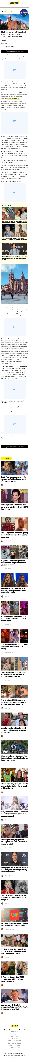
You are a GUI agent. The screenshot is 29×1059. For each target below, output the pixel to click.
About (14, 1034)
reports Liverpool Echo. (13, 98)
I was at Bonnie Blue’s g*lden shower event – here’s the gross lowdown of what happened (14, 222)
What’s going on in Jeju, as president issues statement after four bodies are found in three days (14, 758)
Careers (14, 1036)
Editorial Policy (14, 1041)
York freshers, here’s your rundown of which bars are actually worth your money (14, 646)
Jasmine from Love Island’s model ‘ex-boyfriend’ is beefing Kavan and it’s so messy (13, 730)
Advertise (14, 1038)
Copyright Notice (14, 1043)
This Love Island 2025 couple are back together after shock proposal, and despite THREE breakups (14, 702)
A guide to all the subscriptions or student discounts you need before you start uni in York (13, 563)
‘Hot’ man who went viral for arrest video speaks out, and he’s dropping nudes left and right (14, 240)
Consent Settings (14, 1045)
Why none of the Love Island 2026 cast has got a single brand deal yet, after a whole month (13, 591)
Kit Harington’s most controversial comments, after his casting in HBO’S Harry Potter (14, 507)
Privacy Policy (14, 1047)
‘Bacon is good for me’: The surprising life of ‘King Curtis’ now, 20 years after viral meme (14, 535)
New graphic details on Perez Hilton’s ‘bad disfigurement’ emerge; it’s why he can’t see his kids (14, 870)
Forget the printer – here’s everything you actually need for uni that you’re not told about (14, 619)
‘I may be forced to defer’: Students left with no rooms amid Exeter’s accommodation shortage (13, 674)
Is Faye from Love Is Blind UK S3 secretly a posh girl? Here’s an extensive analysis (12, 979)
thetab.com (11, 1053)
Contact (14, 1031)
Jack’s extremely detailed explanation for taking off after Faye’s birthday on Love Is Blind (14, 1007)
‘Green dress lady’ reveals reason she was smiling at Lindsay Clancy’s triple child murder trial (14, 786)
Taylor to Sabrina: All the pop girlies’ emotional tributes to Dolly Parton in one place (13, 897)
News (12, 46)
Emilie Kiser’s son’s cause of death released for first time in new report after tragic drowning (13, 479)
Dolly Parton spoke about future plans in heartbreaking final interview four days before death (14, 814)
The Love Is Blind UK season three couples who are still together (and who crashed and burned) (13, 951)
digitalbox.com (15, 1057)
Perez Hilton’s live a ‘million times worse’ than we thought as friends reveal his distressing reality (14, 258)
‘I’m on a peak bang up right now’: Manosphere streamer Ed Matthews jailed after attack (14, 842)
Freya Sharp (7, 46)
